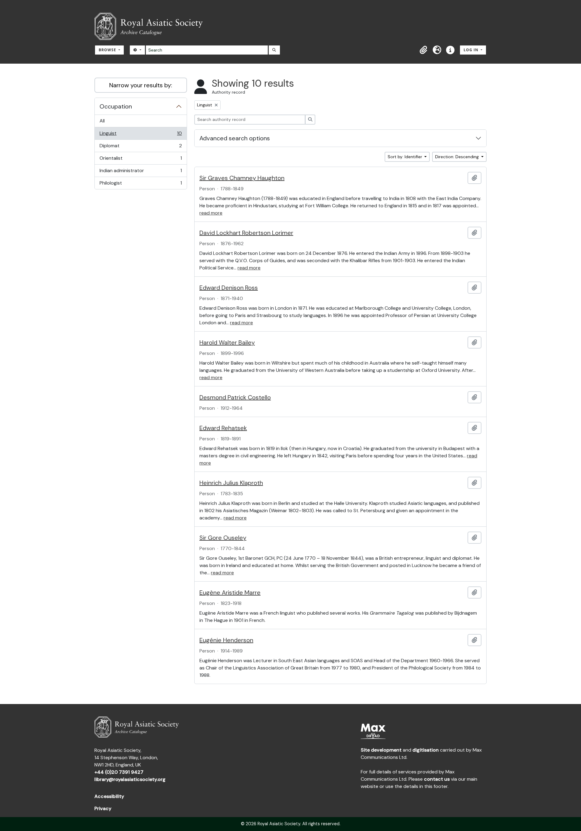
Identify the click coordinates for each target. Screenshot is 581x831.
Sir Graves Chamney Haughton (241, 178)
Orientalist (140, 160)
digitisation (425, 750)
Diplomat (140, 147)
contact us (437, 779)
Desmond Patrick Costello (235, 397)
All (102, 121)
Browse (108, 49)
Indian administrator (140, 172)
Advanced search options (234, 138)
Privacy (102, 808)
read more (210, 213)
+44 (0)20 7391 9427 (118, 772)
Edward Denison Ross (228, 287)
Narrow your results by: (140, 85)
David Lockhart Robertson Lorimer (246, 232)
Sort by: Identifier (405, 156)
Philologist (140, 184)
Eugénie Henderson (226, 640)
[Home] (151, 26)
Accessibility (109, 796)
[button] (423, 50)
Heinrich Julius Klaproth (231, 482)
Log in (472, 49)
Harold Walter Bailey (227, 342)
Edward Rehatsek (223, 428)
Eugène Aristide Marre (230, 592)
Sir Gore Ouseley (222, 537)
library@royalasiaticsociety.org (130, 779)
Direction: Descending (457, 156)
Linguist (140, 135)
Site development (381, 750)
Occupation (116, 106)
